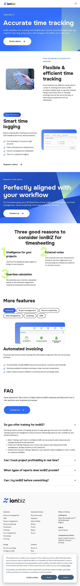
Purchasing (7, 536)
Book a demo (15, 41)
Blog (32, 551)
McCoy (33, 524)
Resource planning (49, 310)
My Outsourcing (36, 515)
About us (34, 548)
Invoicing (9, 310)
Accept (49, 577)
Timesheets (7, 527)
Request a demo (11, 164)
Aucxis (33, 533)
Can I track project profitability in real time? (31, 460)
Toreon (33, 527)
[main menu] (75, 4)
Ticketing (30, 316)
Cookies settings (32, 577)
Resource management (11, 515)
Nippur (33, 530)
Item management (13, 316)
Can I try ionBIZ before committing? (26, 480)
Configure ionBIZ (8, 551)
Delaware (34, 518)
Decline (65, 577)
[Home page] (9, 4)
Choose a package (9, 548)
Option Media (35, 521)
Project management (27, 310)
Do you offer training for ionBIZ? (24, 424)
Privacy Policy (66, 565)
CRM (41, 316)
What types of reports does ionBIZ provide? (31, 470)
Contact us (14, 213)
